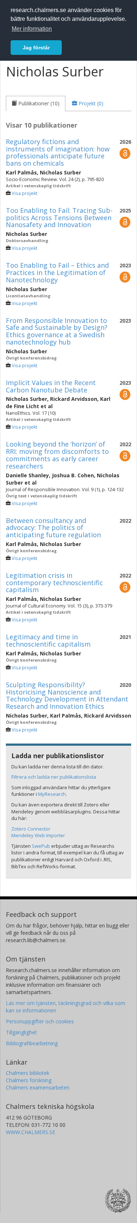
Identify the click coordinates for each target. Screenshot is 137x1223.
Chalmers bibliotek (27, 1072)
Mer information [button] (32, 29)
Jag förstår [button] (36, 47)
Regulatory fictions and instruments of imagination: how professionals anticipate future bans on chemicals (58, 152)
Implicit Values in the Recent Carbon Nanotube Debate (51, 386)
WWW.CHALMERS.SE (30, 1132)
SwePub (41, 846)
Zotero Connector (30, 828)
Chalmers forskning (29, 1080)
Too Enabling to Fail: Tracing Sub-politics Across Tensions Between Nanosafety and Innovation (59, 217)
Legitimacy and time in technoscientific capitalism (48, 640)
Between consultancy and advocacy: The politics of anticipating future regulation (53, 527)
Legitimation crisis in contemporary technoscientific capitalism (54, 582)
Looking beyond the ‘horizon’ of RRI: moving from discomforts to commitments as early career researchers (57, 455)
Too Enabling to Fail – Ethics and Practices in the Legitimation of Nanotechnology (57, 272)
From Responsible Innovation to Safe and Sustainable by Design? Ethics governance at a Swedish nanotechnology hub (56, 331)
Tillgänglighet (21, 1032)
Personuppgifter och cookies (40, 1021)
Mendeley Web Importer (38, 835)
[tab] (35, 103)
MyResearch (52, 794)
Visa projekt (24, 193)
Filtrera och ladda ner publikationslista (53, 777)
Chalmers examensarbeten (37, 1087)
